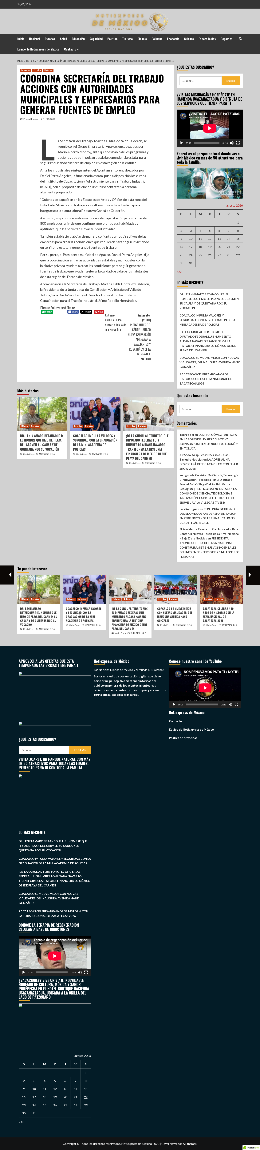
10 (190, 238)
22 (238, 246)
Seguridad (96, 39)
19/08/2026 (150, 463)
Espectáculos (207, 39)
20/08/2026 (97, 454)
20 (219, 246)
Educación (78, 39)
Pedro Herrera (30, 119)
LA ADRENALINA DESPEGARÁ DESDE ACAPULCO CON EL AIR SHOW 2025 (208, 464)
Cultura (189, 39)
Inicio (20, 39)
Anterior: (115, 322)
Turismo (127, 39)
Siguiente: (139, 337)
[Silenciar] (232, 143)
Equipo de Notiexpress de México (38, 49)
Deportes (227, 39)
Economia (173, 39)
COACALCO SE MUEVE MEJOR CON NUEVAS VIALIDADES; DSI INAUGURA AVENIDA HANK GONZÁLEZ (209, 362)
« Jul (179, 271)
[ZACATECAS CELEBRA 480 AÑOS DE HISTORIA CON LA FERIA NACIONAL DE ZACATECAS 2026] (221, 589)
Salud (63, 39)
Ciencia (142, 39)
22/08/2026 (44, 454)
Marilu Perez (29, 454)
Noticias (48, 70)
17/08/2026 (227, 625)
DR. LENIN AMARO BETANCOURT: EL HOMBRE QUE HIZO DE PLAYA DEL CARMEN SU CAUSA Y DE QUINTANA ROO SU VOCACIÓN (41, 442)
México (24, 426)
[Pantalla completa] (238, 143)
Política (112, 39)
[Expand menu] (78, 49)
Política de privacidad (183, 738)
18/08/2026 (181, 625)
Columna (157, 39)
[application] (210, 128)
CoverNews (169, 1143)
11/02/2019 (49, 119)
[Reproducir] (181, 143)
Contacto (70, 49)
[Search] (240, 38)
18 (200, 246)
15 (238, 238)
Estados (50, 39)
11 (200, 238)
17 (190, 246)
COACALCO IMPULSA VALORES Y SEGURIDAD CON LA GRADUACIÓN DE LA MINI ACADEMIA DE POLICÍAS (95, 442)
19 (209, 246)
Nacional (34, 39)
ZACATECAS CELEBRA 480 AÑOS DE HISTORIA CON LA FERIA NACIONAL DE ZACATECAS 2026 (205, 379)
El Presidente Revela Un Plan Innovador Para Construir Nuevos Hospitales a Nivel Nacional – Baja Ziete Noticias (209, 533)
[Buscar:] (200, 80)
